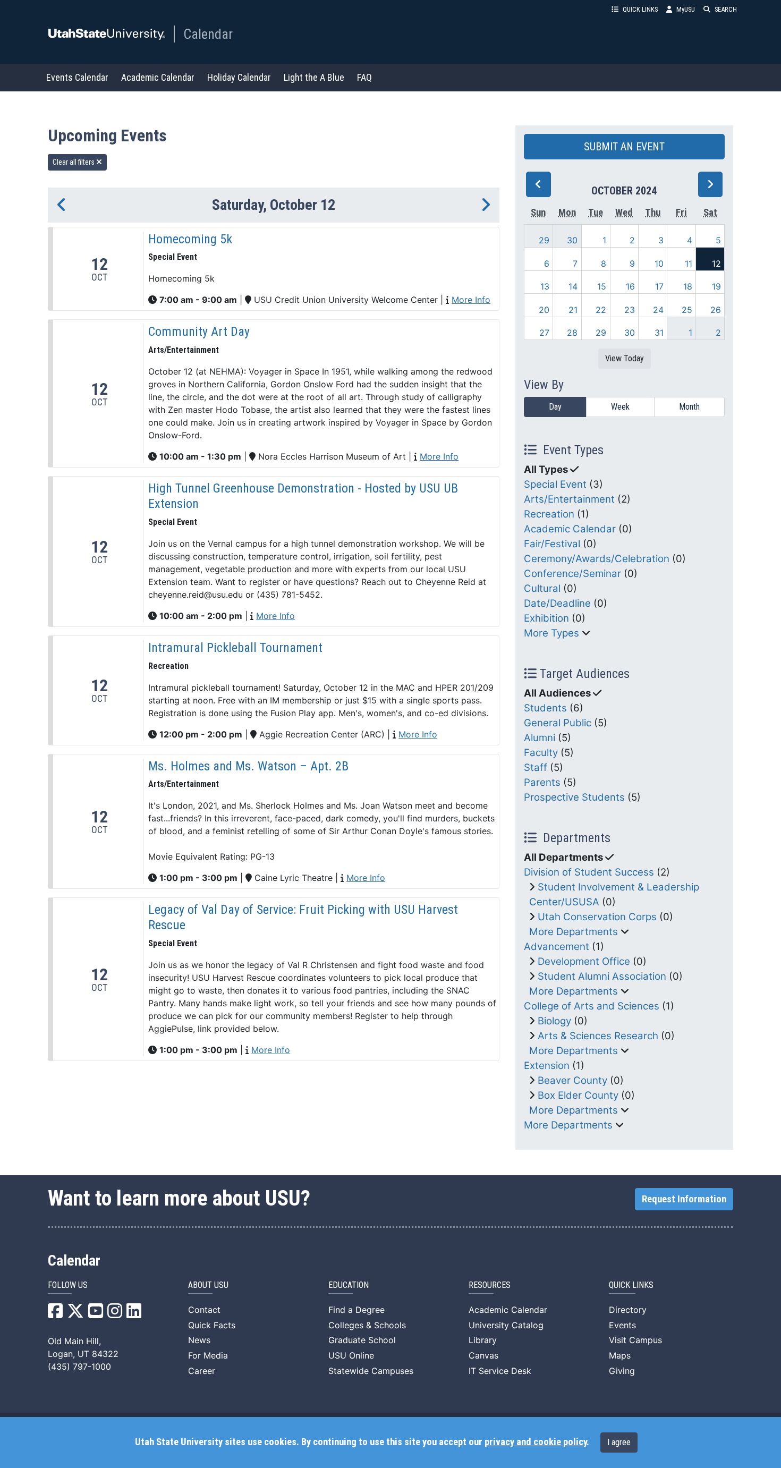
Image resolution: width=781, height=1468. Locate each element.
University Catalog (506, 1325)
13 (544, 286)
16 (630, 286)
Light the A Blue (314, 77)
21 (573, 309)
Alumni (539, 738)
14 (573, 286)
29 (544, 240)
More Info (471, 299)
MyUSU (685, 9)
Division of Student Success (589, 872)
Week (620, 407)
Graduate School (362, 1340)
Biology (554, 1021)
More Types (551, 633)
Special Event (555, 484)
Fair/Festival (552, 544)
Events (622, 1325)
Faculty (541, 752)
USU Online (351, 1355)
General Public (557, 723)
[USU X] (75, 1314)
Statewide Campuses (370, 1370)
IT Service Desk (500, 1370)
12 (716, 263)
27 (544, 332)
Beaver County (572, 1080)
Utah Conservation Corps (597, 917)
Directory (628, 1309)
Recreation (549, 514)
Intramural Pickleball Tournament (235, 647)
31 (659, 332)
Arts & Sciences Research (598, 1036)
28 (572, 332)
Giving (622, 1370)
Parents (542, 782)
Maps (620, 1355)
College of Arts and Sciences (591, 1006)
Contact (204, 1309)
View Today (624, 358)
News (199, 1340)
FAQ (364, 77)
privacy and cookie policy (536, 1442)
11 (688, 263)
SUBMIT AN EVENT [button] (624, 146)
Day (555, 407)
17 (659, 286)
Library (483, 1340)
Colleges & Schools (367, 1325)
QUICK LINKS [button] (640, 9)
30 (572, 240)
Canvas (483, 1355)
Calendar (208, 34)
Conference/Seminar (572, 573)
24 (658, 309)
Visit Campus (635, 1340)
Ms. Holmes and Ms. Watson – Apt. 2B (248, 766)
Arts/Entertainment (569, 499)
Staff (535, 767)
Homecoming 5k (190, 239)
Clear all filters (74, 162)
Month (689, 407)
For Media (208, 1355)
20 (544, 309)
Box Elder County (578, 1095)
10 (659, 263)
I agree (619, 1442)
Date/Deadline (557, 603)
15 (601, 286)
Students (545, 708)
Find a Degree (356, 1309)
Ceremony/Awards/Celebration (596, 559)
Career (201, 1370)
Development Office (584, 961)
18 (687, 286)
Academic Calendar (157, 77)
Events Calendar (77, 77)
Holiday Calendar (239, 77)
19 (716, 286)
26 (715, 309)
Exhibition (546, 618)
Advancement (556, 946)
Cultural (542, 588)
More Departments (573, 932)
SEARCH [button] (726, 9)
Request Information (684, 1199)
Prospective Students (574, 797)
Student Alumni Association (602, 976)
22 (601, 309)
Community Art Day (199, 331)
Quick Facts (211, 1325)
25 (687, 309)
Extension (547, 1065)
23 (629, 309)
